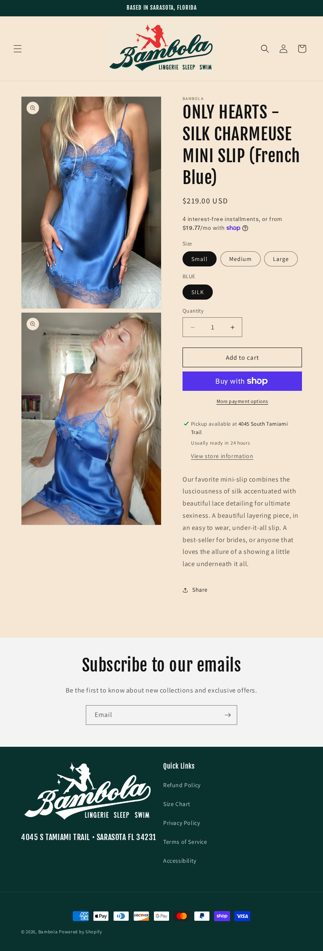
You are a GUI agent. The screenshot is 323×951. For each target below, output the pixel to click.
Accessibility (179, 860)
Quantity (193, 310)
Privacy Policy (181, 823)
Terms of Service (185, 842)
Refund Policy (182, 785)
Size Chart (177, 804)
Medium (240, 259)
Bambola (48, 932)
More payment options (242, 401)
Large (281, 259)
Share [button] (200, 589)
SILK (197, 292)
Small (199, 259)
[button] (17, 49)
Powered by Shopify (80, 932)
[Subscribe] (227, 715)
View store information (222, 456)
